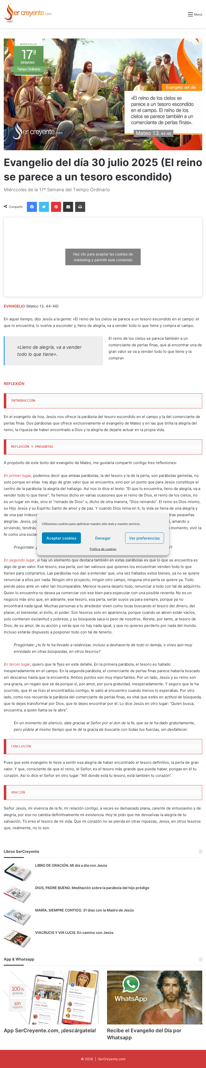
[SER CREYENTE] (28, 14)
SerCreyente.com (111, 1059)
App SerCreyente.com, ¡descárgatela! (50, 1030)
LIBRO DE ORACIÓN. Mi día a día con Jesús (71, 865)
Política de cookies (103, 549)
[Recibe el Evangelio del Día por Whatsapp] (154, 997)
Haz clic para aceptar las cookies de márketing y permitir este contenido (103, 257)
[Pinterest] (56, 207)
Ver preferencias (144, 538)
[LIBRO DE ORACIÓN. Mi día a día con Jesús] (17, 872)
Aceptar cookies (61, 538)
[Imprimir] (80, 207)
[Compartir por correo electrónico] (68, 207)
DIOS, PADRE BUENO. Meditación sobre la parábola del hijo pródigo (92, 888)
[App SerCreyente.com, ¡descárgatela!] (51, 997)
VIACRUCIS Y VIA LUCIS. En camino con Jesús (74, 932)
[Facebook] (32, 207)
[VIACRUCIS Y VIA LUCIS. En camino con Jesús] (17, 939)
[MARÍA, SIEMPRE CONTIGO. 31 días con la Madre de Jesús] (17, 917)
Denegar (103, 538)
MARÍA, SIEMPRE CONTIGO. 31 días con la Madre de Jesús (84, 910)
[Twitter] (44, 207)
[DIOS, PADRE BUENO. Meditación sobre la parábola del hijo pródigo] (17, 894)
